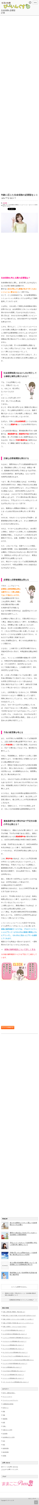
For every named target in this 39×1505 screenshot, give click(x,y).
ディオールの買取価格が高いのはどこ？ (13, 1374)
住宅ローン (6, 1407)
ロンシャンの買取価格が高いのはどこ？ (13, 1345)
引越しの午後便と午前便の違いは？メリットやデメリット (18, 1323)
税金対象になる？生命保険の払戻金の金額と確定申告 (23, 1273)
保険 (4, 1411)
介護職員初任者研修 (8, 1404)
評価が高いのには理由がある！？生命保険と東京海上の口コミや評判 (23, 1253)
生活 (4, 1441)
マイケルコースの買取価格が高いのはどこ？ (14, 1341)
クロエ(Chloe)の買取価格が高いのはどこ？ (14, 1371)
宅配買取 (5, 1418)
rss (30, 2)
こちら (3, 1469)
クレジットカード (7, 1396)
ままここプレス (32, 1498)
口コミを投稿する (7, 1027)
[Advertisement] (19, 105)
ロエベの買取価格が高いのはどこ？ (12, 1367)
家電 (4, 1422)
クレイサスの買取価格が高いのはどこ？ (13, 1348)
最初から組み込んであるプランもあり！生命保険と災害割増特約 (23, 1234)
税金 (4, 1444)
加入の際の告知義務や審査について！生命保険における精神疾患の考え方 (23, 1263)
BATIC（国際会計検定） (9, 1393)
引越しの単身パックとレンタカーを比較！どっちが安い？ (18, 1319)
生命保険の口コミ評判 (9, 1437)
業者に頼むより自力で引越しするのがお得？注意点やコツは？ (19, 1315)
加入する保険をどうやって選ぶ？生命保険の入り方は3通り (23, 1224)
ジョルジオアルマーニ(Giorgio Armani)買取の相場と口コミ (18, 1360)
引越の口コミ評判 (7, 1429)
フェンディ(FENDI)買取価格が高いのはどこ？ (15, 1363)
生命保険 (5, 203)
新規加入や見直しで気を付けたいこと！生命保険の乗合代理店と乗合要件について (20, 1294)
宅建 (4, 1415)
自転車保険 (6, 1452)
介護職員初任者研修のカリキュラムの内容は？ (21, 1300)
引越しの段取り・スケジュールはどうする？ (14, 1326)
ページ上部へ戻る (36, 1502)
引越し (4, 1426)
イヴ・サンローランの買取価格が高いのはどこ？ (16, 1382)
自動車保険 (6, 1448)
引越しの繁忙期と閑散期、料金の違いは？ (14, 1311)
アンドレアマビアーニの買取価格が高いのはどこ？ (16, 1356)
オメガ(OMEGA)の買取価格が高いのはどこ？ (15, 1334)
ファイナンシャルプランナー (10, 1400)
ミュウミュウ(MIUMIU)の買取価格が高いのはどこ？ (16, 1337)
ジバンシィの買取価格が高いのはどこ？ (13, 1378)
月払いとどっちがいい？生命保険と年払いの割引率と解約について (23, 1243)
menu (35, 2)
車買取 (4, 1455)
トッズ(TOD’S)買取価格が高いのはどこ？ (14, 1330)
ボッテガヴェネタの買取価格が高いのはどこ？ (15, 1352)
